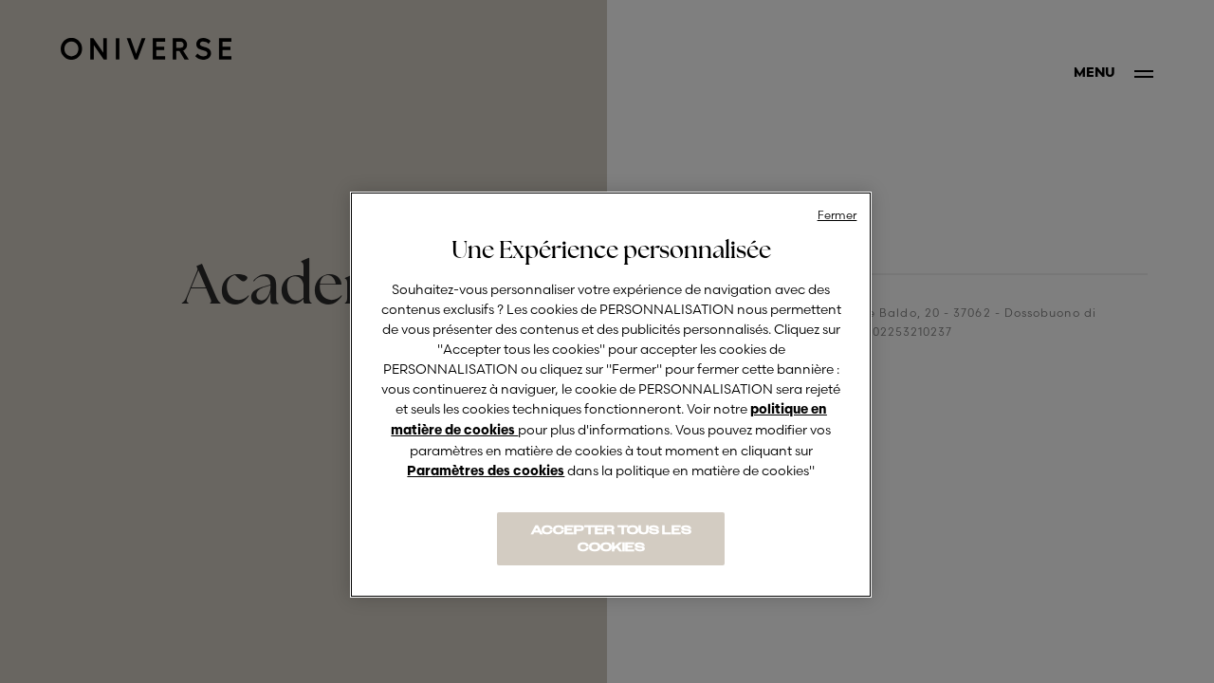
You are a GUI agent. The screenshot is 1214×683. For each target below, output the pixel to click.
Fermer (837, 215)
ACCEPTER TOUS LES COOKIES (611, 539)
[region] (611, 395)
